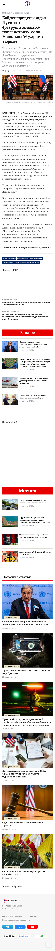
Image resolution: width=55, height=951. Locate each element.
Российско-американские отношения (27, 262)
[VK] (20, 928)
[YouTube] (32, 928)
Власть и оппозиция (9, 258)
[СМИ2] (40, 937)
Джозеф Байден (8, 262)
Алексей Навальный (36, 258)
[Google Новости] (25, 937)
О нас (4, 916)
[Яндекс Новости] (9, 937)
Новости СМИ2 (10, 270)
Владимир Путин (22, 258)
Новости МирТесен (12, 886)
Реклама (33, 916)
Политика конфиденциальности (16, 920)
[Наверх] (48, 944)
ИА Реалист (7, 13)
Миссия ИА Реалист (18, 916)
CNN (35, 136)
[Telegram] (7, 928)
